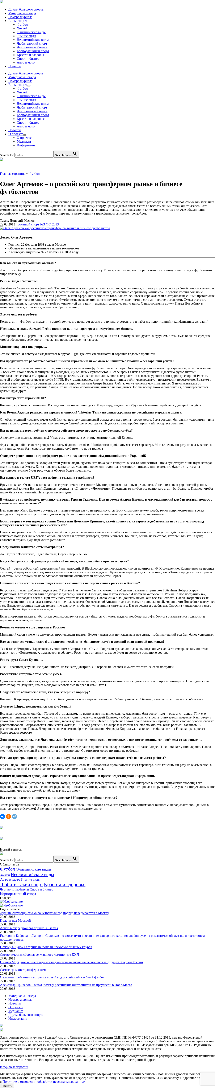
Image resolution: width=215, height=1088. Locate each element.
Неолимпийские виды (33, 39)
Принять (7, 1085)
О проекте (15, 134)
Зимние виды (26, 36)
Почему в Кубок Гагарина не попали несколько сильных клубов (46, 947)
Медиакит (24, 141)
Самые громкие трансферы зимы (23, 969)
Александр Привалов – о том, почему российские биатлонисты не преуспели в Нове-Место (66, 985)
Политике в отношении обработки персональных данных (44, 1081)
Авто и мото (26, 62)
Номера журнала (20, 17)
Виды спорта (17, 21)
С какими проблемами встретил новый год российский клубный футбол (52, 977)
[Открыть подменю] (28, 85)
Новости (14, 66)
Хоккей (22, 28)
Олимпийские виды (31, 32)
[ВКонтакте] (2, 816)
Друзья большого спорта (25, 9)
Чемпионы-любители (32, 47)
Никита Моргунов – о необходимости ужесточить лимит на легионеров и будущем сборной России (71, 962)
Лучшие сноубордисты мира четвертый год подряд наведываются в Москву (54, 913)
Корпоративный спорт (33, 51)
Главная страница (12, 173)
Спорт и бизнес (28, 58)
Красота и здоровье (31, 55)
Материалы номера (22, 13)
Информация (26, 145)
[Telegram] (14, 816)
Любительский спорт (32, 43)
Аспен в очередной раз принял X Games (29, 928)
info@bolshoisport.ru (14, 1067)
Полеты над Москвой (15, 920)
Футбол (22, 24)
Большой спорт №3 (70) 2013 (38, 224)
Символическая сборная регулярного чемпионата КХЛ (39, 954)
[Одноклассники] (8, 816)
